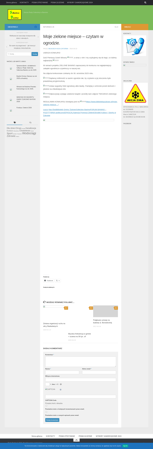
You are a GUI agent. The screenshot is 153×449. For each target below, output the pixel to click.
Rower (32, 131)
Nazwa (48, 369)
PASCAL (69, 113)
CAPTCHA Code (50, 400)
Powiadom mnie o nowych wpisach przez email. (62, 415)
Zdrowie (11, 136)
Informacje (48, 27)
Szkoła (14, 133)
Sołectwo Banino (83, 110)
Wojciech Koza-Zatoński (58, 48)
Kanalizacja (31, 128)
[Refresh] (61, 389)
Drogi (18, 128)
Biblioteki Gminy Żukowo (66, 110)
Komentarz (49, 354)
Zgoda (125, 446)
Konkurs (10, 131)
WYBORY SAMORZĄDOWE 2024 (80, 2)
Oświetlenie (24, 130)
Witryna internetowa (52, 376)
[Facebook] (35, 27)
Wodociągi (29, 133)
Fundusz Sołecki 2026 (24, 107)
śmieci (17, 136)
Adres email (86, 369)
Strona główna (11, 2)
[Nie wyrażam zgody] (150, 446)
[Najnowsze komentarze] (30, 123)
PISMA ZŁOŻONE (57, 2)
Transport (19, 133)
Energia (23, 128)
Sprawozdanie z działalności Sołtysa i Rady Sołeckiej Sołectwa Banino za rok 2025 (26, 68)
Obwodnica (16, 131)
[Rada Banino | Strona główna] (14, 14)
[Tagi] (14, 123)
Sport (9, 133)
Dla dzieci (11, 128)
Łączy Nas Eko (49, 110)
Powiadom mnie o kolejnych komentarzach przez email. (64, 409)
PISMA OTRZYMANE (40, 2)
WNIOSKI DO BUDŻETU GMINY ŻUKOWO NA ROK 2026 (26, 99)
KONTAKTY (24, 2)
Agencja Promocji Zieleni (83, 113)
